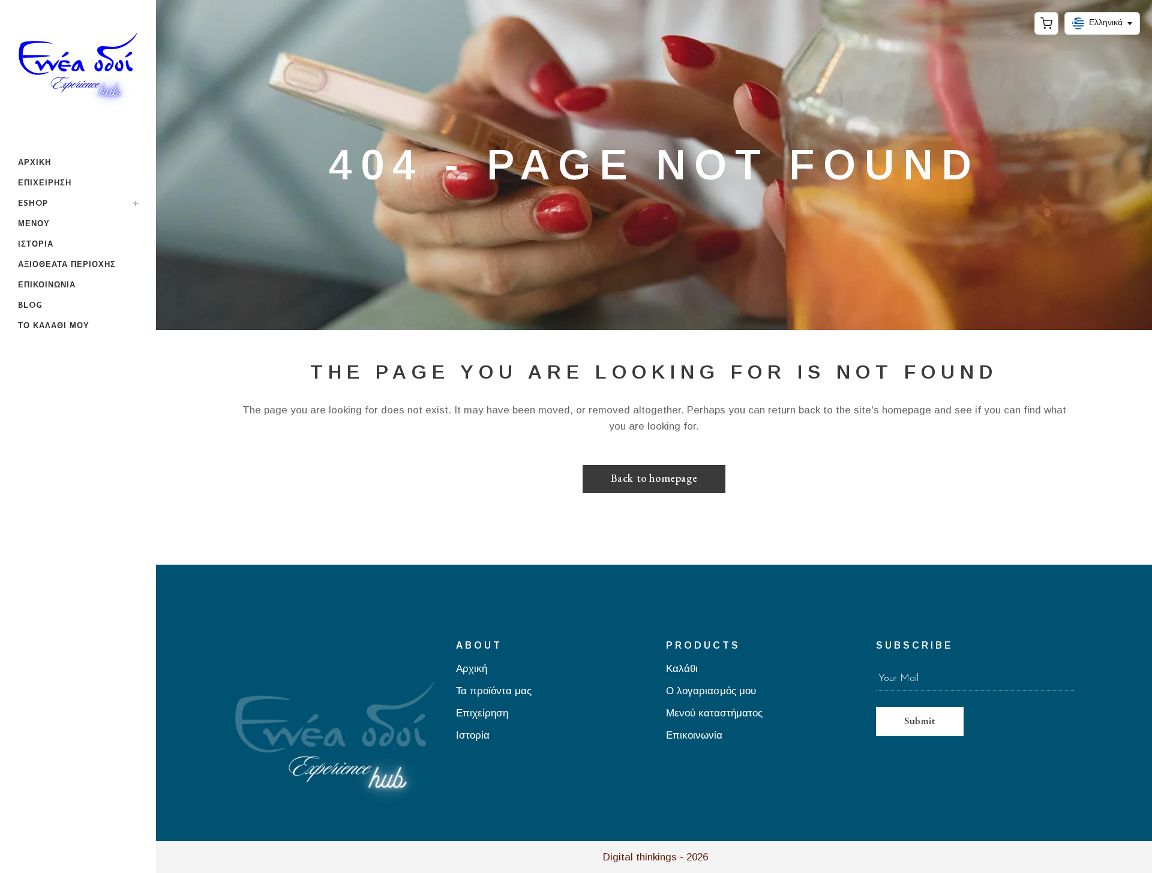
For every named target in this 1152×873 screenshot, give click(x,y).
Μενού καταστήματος (714, 714)
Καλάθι (682, 669)
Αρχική (471, 669)
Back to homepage (654, 478)
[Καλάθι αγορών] (1046, 23)
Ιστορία (473, 736)
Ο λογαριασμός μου (711, 691)
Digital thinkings (640, 857)
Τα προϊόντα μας (494, 691)
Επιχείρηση (482, 714)
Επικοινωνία (694, 736)
